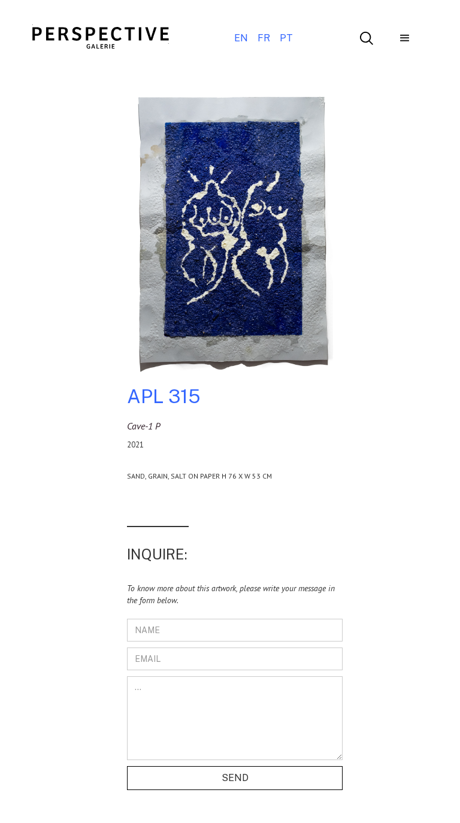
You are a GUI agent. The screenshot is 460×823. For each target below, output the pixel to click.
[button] (405, 38)
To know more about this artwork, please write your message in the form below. (231, 594)
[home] (100, 38)
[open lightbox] (230, 237)
